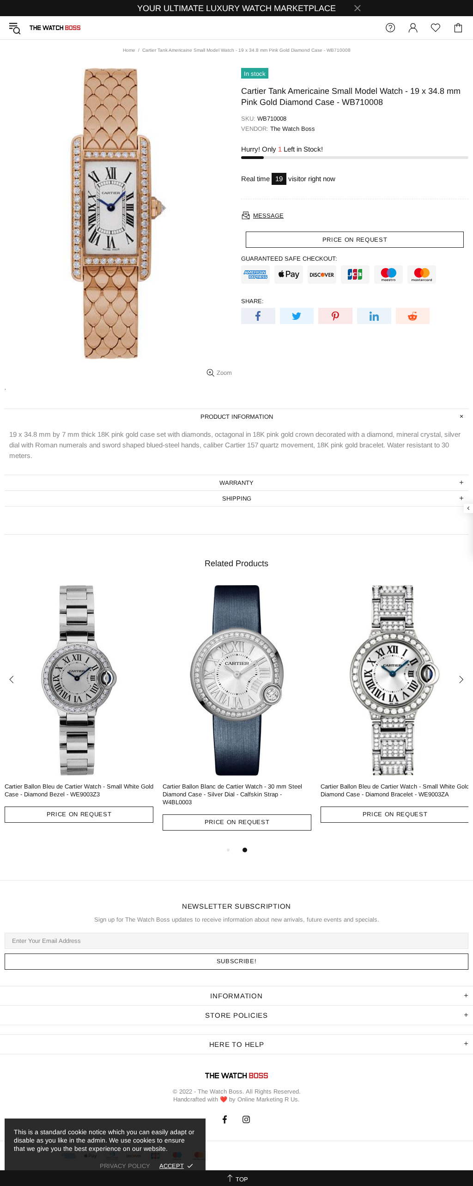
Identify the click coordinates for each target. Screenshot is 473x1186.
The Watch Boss (55, 27)
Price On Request (79, 814)
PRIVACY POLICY (125, 1165)
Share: (252, 301)
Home (129, 50)
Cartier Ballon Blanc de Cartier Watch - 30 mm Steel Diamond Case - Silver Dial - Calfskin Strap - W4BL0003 (232, 794)
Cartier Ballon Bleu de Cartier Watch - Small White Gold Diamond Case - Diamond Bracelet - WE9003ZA (395, 790)
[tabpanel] (79, 711)
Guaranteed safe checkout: (289, 258)
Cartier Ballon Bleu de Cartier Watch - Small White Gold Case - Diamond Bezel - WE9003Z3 (79, 790)
